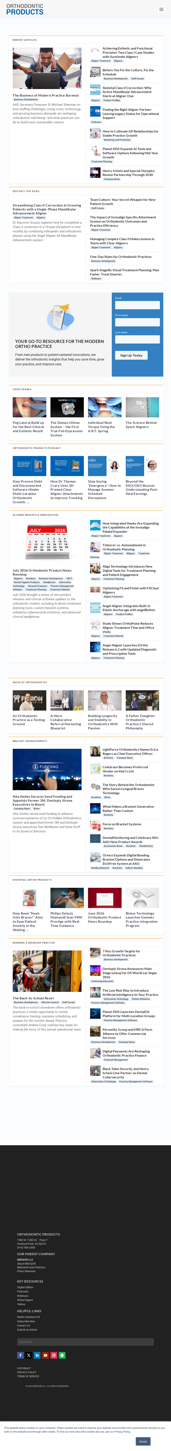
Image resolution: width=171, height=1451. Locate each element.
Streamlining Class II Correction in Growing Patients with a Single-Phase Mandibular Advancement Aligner (47, 209)
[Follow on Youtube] (45, 1355)
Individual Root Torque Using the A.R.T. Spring (101, 426)
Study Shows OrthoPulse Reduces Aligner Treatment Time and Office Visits (128, 627)
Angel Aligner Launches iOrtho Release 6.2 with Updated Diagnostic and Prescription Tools (130, 649)
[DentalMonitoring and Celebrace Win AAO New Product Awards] (95, 839)
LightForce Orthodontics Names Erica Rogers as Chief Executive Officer (130, 751)
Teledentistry (146, 846)
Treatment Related (59, 589)
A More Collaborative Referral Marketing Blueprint (65, 722)
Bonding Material (100, 868)
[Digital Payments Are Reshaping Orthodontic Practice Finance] (95, 1053)
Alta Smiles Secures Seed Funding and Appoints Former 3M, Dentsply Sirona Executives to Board (42, 800)
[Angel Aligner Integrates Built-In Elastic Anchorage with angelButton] (95, 608)
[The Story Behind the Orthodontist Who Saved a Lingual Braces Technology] (95, 786)
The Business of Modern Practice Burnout (46, 95)
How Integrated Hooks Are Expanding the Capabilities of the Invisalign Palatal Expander (131, 527)
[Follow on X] (28, 1355)
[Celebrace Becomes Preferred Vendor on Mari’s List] (95, 769)
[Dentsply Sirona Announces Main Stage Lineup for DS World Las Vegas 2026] (95, 970)
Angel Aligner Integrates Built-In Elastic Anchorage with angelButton (129, 608)
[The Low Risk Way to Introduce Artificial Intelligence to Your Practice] (95, 992)
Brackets (30, 578)
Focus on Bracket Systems (122, 824)
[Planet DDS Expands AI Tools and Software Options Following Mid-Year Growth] (95, 150)
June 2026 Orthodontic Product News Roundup (104, 917)
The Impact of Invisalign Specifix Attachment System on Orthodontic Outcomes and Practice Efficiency (123, 221)
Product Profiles (111, 100)
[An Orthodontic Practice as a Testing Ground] (29, 700)
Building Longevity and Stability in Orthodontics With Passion (103, 722)
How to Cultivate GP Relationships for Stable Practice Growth (131, 133)
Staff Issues (137, 78)
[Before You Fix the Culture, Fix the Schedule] (95, 72)
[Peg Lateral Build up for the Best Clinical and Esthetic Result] (29, 407)
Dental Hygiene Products (27, 582)
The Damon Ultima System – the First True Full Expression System (66, 428)
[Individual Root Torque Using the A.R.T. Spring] (105, 407)
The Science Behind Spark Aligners (141, 424)
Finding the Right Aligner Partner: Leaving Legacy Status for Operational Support (131, 113)
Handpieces (49, 582)
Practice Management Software (107, 1002)
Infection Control (50, 1002)
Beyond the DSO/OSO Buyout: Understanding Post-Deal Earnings (142, 487)
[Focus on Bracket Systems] (95, 826)
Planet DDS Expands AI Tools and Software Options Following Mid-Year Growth (130, 153)
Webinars (96, 278)
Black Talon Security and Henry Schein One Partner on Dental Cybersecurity (126, 1073)
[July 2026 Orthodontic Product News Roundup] (47, 543)
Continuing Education (102, 981)
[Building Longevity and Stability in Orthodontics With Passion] (105, 700)
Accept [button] (143, 1441)
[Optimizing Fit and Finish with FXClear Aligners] (95, 590)
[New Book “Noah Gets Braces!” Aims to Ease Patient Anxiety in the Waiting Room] (29, 898)
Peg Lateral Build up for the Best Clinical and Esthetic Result (28, 426)
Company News (112, 179)
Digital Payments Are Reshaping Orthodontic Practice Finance (126, 1053)
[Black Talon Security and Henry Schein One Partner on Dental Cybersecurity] (95, 1070)
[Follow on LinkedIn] (37, 1355)
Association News (113, 846)
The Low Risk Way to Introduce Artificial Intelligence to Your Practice (130, 992)
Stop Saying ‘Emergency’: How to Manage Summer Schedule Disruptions (104, 489)
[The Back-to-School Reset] (47, 971)
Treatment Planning (101, 161)
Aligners (118, 61)
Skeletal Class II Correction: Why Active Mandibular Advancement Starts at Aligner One (127, 92)
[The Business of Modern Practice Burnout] (47, 68)
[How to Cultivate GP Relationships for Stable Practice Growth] (95, 133)
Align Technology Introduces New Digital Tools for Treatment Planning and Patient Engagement (129, 570)
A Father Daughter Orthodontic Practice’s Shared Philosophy (140, 722)
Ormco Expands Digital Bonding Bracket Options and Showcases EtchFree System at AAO (126, 859)
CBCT (69, 578)
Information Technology (116, 999)
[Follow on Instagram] (53, 1355)
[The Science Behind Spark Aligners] (142, 407)
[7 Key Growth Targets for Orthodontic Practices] (95, 953)
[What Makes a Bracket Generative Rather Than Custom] (95, 808)
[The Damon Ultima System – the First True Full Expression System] (67, 407)
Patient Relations (141, 999)
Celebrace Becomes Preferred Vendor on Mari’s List (125, 769)
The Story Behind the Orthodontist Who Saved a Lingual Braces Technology (128, 789)
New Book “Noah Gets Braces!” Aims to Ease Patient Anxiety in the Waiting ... (28, 921)
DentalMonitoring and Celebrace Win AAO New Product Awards (130, 840)
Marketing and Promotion (117, 140)
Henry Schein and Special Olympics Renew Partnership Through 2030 (129, 173)
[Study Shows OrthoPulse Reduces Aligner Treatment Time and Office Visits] (95, 625)
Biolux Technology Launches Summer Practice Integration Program (142, 919)
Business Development (26, 99)
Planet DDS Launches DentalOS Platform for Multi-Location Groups (129, 1014)
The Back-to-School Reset (33, 998)
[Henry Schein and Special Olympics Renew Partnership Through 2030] (95, 172)
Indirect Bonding (134, 868)
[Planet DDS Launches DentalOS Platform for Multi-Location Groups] (95, 1013)
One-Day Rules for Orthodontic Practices (121, 257)
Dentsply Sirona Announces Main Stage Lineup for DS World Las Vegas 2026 (130, 973)
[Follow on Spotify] (62, 1355)
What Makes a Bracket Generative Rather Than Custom (128, 808)
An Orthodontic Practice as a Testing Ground (29, 720)
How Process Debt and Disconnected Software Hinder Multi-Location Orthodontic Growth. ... (27, 491)
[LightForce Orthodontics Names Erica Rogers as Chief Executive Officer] (95, 751)
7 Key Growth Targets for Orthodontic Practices (121, 953)
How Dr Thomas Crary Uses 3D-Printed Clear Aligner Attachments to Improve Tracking (66, 489)
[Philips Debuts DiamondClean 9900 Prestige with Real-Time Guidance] (67, 898)
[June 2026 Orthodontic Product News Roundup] (105, 898)
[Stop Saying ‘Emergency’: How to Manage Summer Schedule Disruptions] (105, 466)
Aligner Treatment (100, 61)
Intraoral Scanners (37, 586)
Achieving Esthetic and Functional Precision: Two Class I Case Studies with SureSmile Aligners (128, 52)
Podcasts (96, 122)
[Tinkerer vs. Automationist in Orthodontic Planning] (95, 547)
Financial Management (116, 1060)
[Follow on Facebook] (20, 1355)
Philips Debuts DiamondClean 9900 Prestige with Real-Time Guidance (66, 919)
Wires (37, 808)
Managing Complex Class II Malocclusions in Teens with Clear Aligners (122, 241)
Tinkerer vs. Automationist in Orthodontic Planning (124, 547)
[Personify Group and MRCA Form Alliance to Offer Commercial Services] (95, 1031)
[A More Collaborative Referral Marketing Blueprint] (67, 700)
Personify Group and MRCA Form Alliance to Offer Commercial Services (127, 1033)
